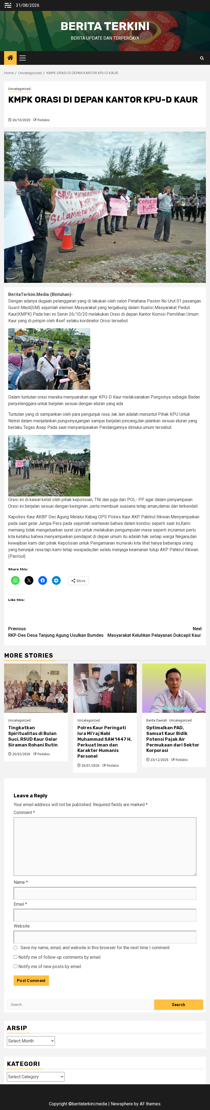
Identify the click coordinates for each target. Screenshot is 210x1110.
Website (22, 926)
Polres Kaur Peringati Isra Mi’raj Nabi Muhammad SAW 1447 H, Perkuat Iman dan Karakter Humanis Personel (104, 742)
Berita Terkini (105, 26)
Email (20, 904)
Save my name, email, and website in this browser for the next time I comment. (95, 947)
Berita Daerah (156, 720)
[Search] (202, 58)
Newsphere (122, 1103)
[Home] (10, 58)
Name (21, 882)
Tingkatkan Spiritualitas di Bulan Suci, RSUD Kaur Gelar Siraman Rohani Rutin (33, 736)
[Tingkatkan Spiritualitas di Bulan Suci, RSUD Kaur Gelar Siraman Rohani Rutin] (36, 688)
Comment (24, 812)
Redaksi (43, 120)
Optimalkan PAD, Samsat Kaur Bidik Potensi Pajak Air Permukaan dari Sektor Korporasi (172, 739)
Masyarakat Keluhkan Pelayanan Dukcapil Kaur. (154, 632)
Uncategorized (19, 89)
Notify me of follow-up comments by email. (59, 957)
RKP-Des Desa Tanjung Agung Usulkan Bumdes (56, 632)
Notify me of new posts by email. (50, 966)
